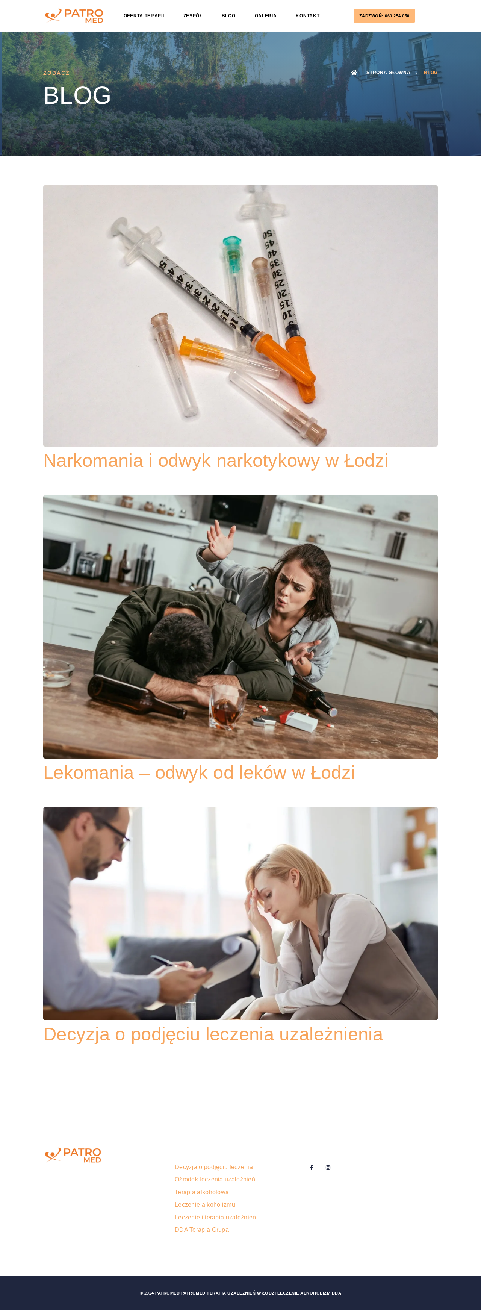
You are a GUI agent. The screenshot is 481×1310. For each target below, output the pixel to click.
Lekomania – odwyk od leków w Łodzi (199, 772)
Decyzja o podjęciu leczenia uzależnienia (213, 1034)
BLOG (229, 15)
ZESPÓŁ (193, 15)
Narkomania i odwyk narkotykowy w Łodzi (216, 460)
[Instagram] (328, 1167)
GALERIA (266, 15)
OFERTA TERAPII (144, 15)
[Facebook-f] (311, 1167)
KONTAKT (307, 15)
